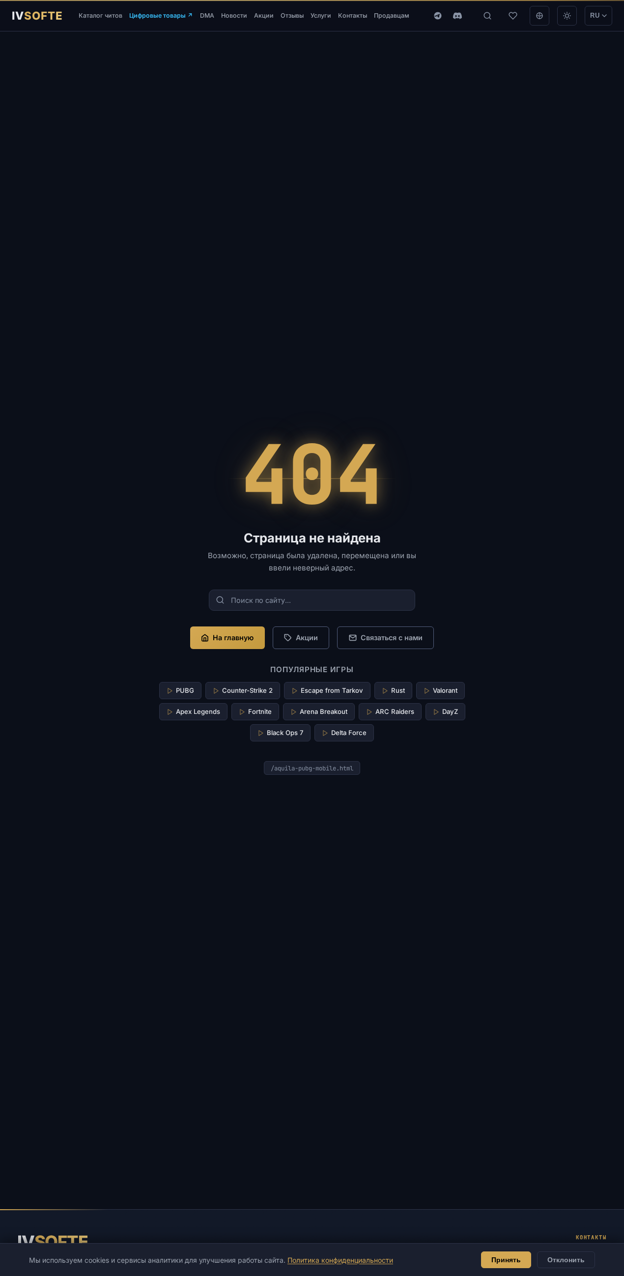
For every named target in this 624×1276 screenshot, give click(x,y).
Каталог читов (100, 15)
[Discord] (457, 16)
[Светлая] (567, 16)
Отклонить (566, 1260)
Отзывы (292, 15)
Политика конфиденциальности (340, 1260)
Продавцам (391, 15)
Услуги (321, 15)
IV (52, 1241)
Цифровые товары (161, 15)
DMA (207, 15)
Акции (264, 15)
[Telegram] (438, 16)
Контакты (352, 15)
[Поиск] (487, 16)
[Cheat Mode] (539, 16)
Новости (234, 15)
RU (595, 15)
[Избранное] (513, 16)
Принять (506, 1260)
